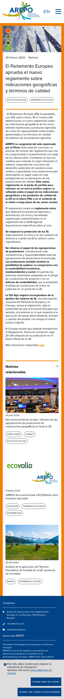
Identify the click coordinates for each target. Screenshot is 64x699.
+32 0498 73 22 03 (15, 624)
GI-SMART (29, 434)
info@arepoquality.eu (16, 629)
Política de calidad (16, 100)
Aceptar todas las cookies (46, 681)
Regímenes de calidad (42, 100)
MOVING (10, 581)
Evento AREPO (13, 434)
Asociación (12, 506)
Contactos (9, 603)
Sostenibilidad (14, 513)
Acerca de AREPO (13, 635)
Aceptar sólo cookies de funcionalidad (39, 691)
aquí (41, 345)
